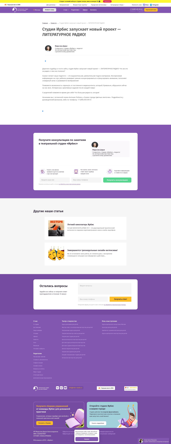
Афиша (85, 10)
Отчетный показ (38, 375)
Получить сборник (44, 423)
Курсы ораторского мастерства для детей (114, 333)
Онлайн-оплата (37, 366)
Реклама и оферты (39, 348)
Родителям (75, 10)
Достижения (37, 327)
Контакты (93, 10)
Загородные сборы (116, 5)
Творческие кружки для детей (71, 351)
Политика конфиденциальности (102, 431)
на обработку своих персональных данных (69, 184)
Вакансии (36, 345)
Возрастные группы (80, 5)
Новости (35, 339)
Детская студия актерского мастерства (73, 345)
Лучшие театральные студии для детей (73, 355)
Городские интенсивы (98, 5)
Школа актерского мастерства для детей (74, 339)
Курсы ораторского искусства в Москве (114, 324)
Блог (34, 342)
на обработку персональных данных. (115, 305)
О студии (36, 324)
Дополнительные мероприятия (42, 378)
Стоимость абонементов (40, 360)
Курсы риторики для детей (70, 324)
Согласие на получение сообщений (103, 434)
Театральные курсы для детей (71, 330)
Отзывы (35, 333)
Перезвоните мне (151, 10)
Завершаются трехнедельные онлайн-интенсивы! (92, 250)
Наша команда (37, 330)
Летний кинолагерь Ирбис (80, 224)
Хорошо (86, 439)
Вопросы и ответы (38, 369)
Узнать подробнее (98, 423)
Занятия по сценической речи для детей (114, 330)
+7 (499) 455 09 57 (136, 9)
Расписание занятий (39, 356)
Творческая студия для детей (70, 336)
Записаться (107, 1)
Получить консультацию (117, 180)
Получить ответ (120, 299)
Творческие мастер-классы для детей (73, 333)
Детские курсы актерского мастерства (73, 342)
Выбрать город (49, 10)
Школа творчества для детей (70, 348)
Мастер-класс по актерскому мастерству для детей (77, 327)
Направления (64, 5)
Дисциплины (50, 5)
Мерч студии (37, 372)
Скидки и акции (38, 363)
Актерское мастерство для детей (72, 358)
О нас (65, 10)
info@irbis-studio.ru (75, 388)
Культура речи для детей (109, 327)
